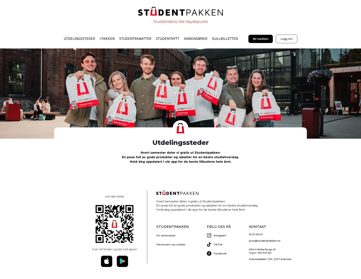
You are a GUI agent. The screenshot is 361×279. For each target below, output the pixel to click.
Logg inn (287, 39)
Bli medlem (260, 39)
